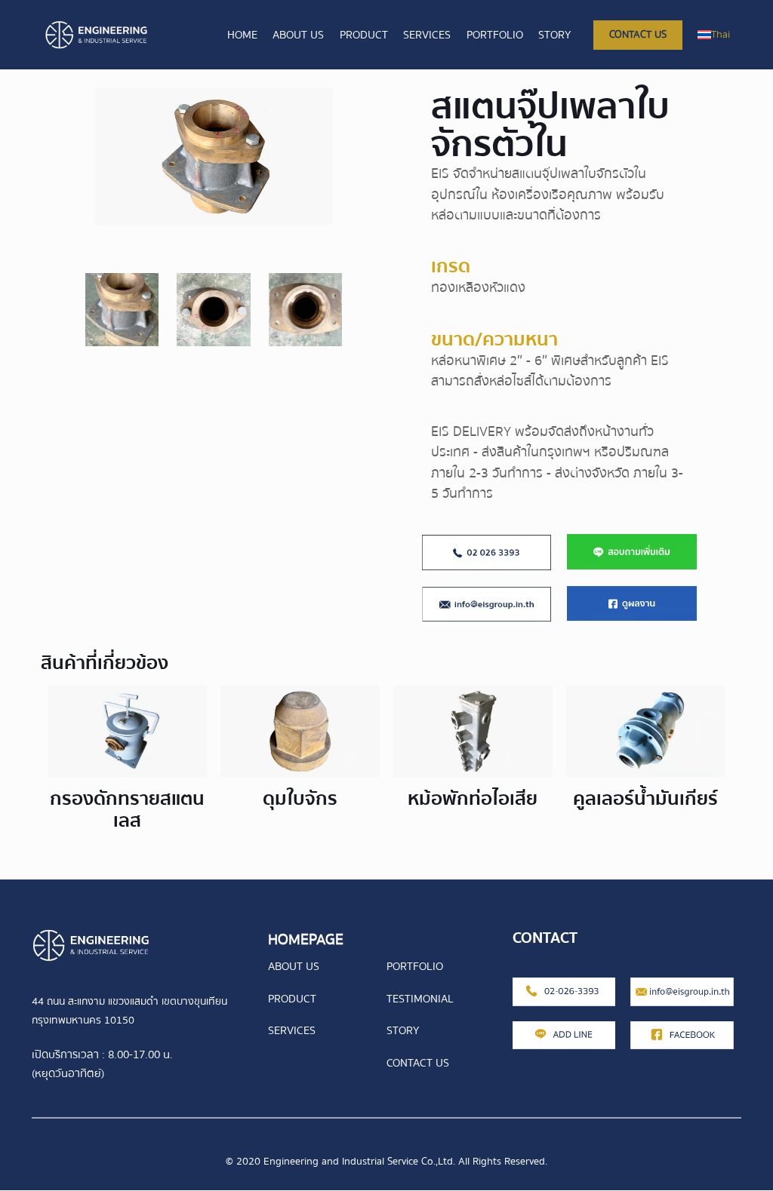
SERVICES (292, 1030)
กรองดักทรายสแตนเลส (127, 810)
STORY (402, 1030)
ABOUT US (293, 966)
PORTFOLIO (414, 966)
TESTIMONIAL (420, 999)
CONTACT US (417, 1063)
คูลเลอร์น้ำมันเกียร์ (645, 799)
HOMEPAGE (305, 939)
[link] (487, 552)
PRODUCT (292, 999)
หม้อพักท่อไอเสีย (472, 799)
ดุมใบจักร (300, 799)
